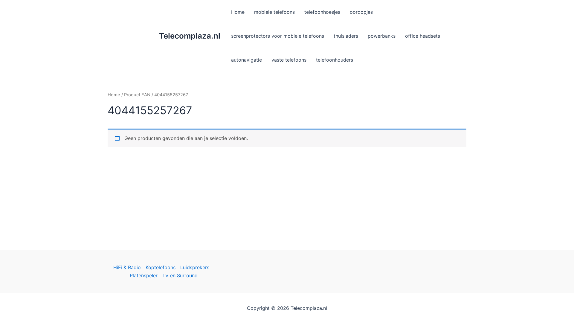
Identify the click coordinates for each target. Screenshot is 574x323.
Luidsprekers (194, 267)
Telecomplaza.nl (189, 35)
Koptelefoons (160, 267)
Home (114, 94)
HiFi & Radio (127, 267)
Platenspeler (144, 275)
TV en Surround (180, 275)
